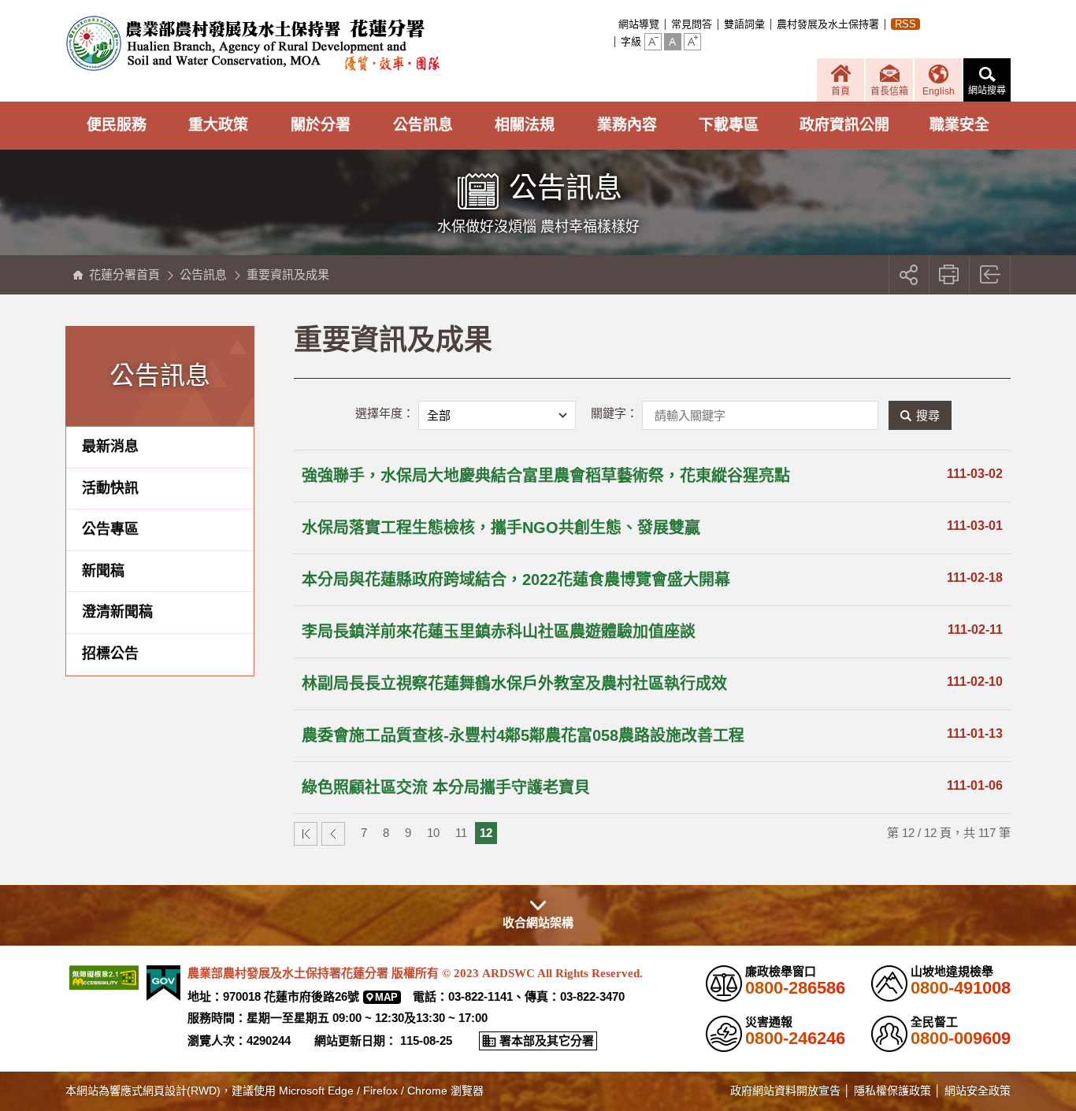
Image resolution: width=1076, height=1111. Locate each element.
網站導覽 (638, 24)
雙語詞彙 (744, 24)
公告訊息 (203, 274)
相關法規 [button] (525, 125)
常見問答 (691, 24)
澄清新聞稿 (117, 612)
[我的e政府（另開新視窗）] (163, 983)
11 (461, 832)
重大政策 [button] (218, 125)
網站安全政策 (977, 1090)
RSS (905, 24)
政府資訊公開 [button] (844, 125)
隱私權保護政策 (892, 1090)
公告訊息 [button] (423, 125)
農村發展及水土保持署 (828, 24)
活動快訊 (110, 488)
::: (613, 24)
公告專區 (110, 529)
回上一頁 (990, 274)
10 (433, 832)
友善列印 (949, 274)
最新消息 (110, 446)
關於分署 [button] (321, 125)
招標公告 (110, 653)
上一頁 (333, 834)
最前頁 (305, 834)
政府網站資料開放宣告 (785, 1090)
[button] (653, 41)
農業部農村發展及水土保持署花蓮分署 (252, 43)
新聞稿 (103, 571)
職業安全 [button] (959, 125)
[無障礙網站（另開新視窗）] (104, 977)
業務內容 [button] (627, 125)
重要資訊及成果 (288, 274)
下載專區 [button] (729, 125)
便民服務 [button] (117, 125)
